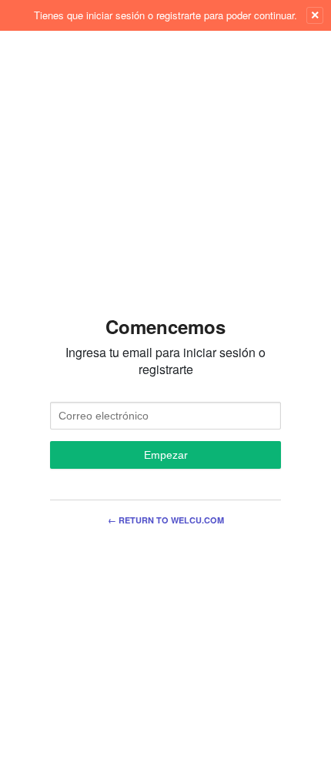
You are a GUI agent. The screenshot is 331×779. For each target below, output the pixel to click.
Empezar (166, 455)
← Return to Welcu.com (166, 520)
